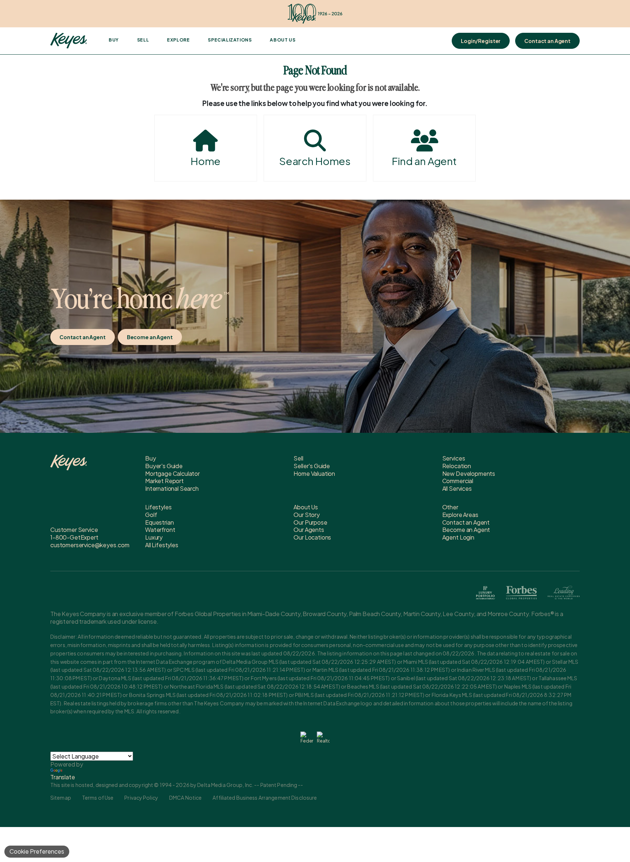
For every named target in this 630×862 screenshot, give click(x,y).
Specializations (230, 40)
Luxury (154, 537)
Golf (151, 514)
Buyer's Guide (164, 466)
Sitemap (60, 797)
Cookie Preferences (36, 851)
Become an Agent (150, 337)
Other (450, 507)
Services (453, 458)
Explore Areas (460, 514)
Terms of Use (97, 797)
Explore (178, 40)
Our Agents (308, 529)
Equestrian (159, 522)
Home (206, 160)
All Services (457, 488)
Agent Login (458, 537)
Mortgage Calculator (172, 473)
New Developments (468, 473)
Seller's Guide (311, 466)
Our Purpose (310, 522)
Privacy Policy (141, 797)
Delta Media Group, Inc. (225, 784)
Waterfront (160, 529)
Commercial (457, 481)
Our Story (306, 514)
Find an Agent (424, 160)
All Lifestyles (161, 545)
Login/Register (481, 41)
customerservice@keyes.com (89, 545)
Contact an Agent (547, 41)
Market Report (164, 481)
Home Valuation (314, 473)
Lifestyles (158, 507)
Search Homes (315, 160)
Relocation (456, 466)
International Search (172, 488)
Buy (114, 40)
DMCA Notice (185, 797)
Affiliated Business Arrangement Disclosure (265, 797)
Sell (143, 40)
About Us (282, 40)
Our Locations (312, 537)
